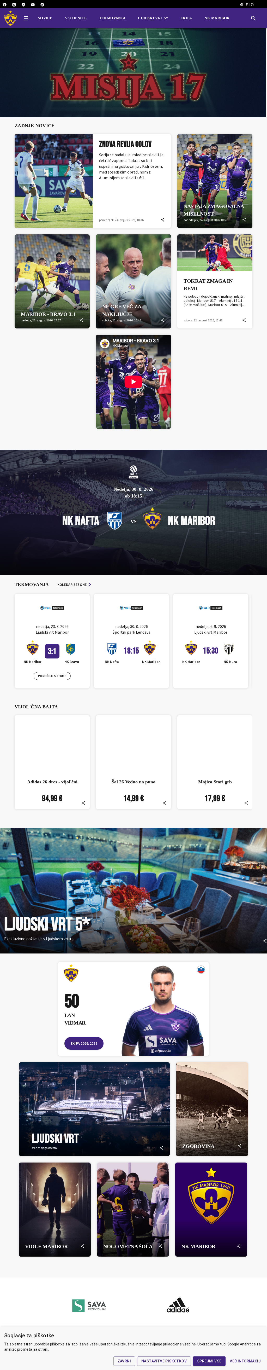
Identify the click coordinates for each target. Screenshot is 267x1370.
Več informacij (245, 1361)
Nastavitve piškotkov (164, 1361)
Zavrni (124, 1361)
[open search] (255, 18)
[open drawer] (26, 18)
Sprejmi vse (209, 1361)
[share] (163, 220)
